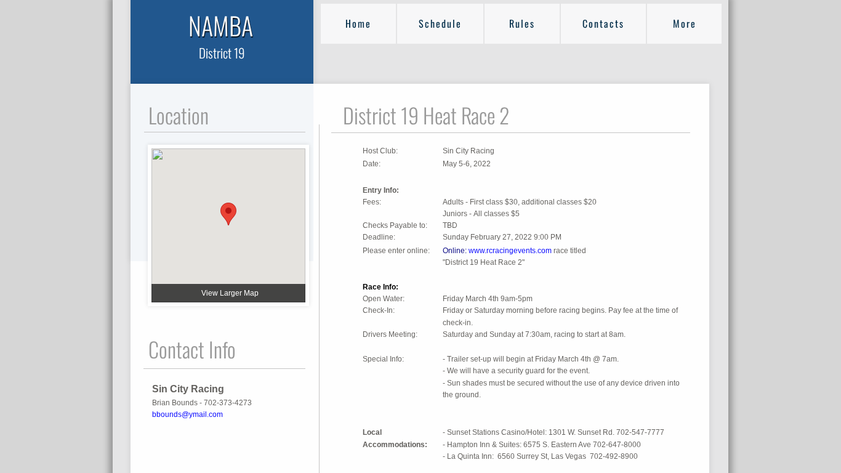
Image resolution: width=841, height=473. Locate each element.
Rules (522, 23)
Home (358, 23)
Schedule (440, 23)
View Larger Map (230, 293)
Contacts (603, 23)
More (684, 23)
